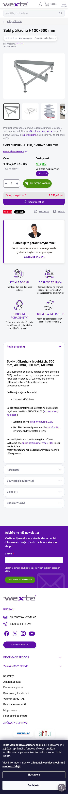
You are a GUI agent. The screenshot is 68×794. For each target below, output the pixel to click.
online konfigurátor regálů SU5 (37, 443)
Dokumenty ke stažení (16, 693)
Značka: (9, 46)
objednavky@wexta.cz (23, 617)
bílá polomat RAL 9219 (40, 131)
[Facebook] (6, 633)
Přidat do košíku (40, 183)
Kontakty (8, 676)
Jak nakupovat (12, 681)
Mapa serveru (11, 710)
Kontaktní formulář (19, 644)
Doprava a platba (13, 687)
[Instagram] (23, 633)
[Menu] (64, 4)
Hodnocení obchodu (15, 715)
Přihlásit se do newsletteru (20, 580)
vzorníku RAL (30, 135)
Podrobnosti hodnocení (45, 38)
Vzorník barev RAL (14, 698)
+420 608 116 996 (34, 257)
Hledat (60, 13)
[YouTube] (31, 633)
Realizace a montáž (14, 704)
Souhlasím (34, 785)
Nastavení (34, 774)
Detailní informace (13, 151)
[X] (14, 633)
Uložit (9, 212)
